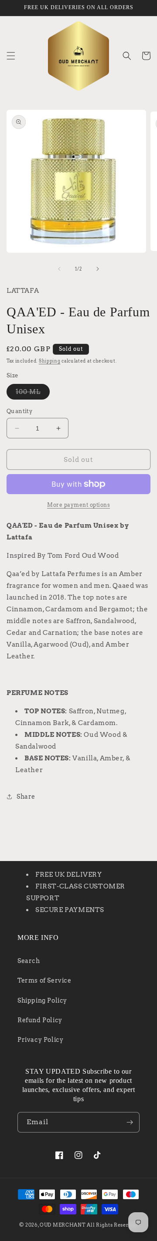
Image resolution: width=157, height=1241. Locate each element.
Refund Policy (39, 1020)
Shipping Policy (42, 1000)
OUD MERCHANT (62, 1225)
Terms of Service (44, 980)
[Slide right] (97, 268)
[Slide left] (59, 268)
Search (28, 960)
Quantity (19, 411)
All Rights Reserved (112, 1225)
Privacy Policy (40, 1039)
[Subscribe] (129, 1122)
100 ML (33, 394)
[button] (10, 55)
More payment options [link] (78, 505)
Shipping (50, 360)
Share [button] (26, 796)
